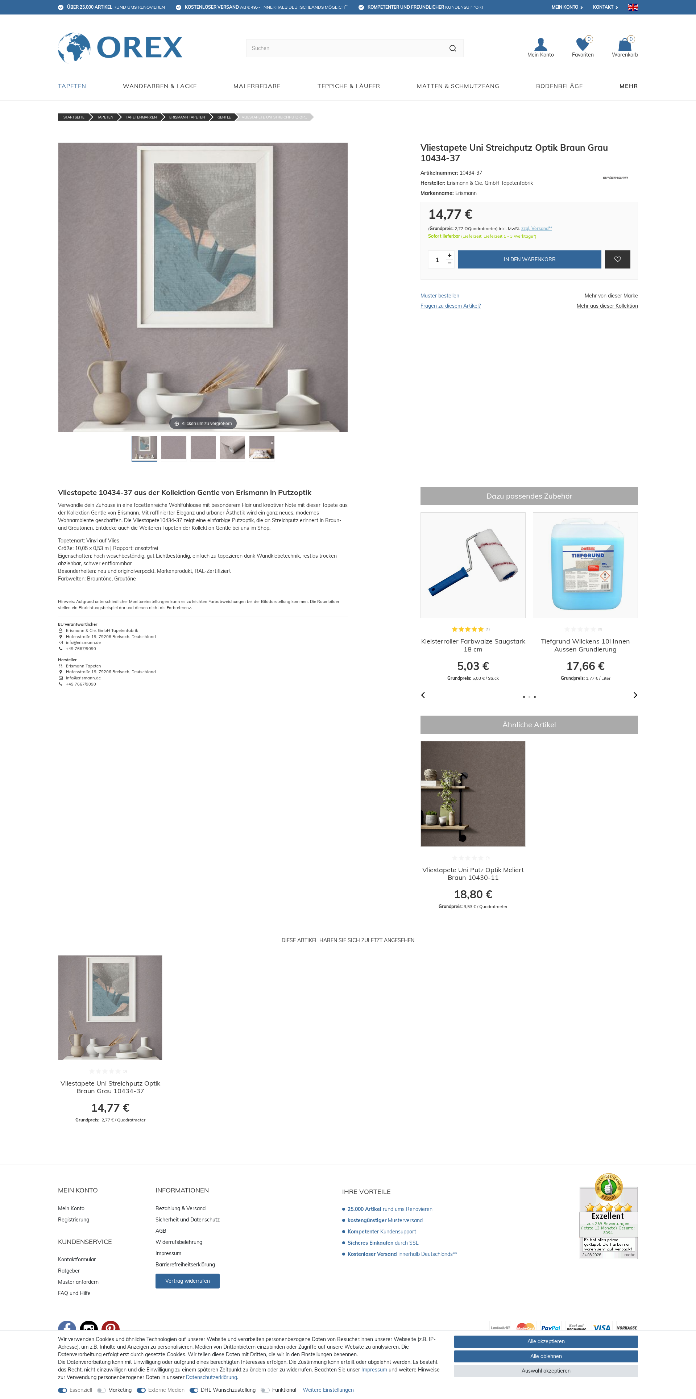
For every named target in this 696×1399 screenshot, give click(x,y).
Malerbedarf (257, 85)
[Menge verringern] (449, 263)
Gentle (224, 117)
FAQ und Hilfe (74, 1293)
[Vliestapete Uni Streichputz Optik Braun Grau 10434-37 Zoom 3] (203, 450)
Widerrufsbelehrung (179, 1242)
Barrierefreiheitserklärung (185, 1264)
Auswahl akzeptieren (546, 1370)
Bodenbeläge (559, 85)
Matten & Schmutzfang (458, 85)
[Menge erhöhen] (449, 255)
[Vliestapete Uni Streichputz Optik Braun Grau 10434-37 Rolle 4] (232, 450)
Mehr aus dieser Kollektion (607, 306)
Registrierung (73, 1219)
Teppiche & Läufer (349, 85)
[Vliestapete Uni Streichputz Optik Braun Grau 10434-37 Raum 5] (262, 450)
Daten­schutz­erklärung (211, 1377)
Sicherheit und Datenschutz (188, 1219)
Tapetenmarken (141, 117)
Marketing (120, 1390)
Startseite (73, 117)
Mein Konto (565, 7)
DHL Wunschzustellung (228, 1390)
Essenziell (81, 1390)
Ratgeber (69, 1270)
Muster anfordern (78, 1282)
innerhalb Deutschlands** (402, 1254)
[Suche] (453, 48)
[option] (473, 596)
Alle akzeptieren (546, 1341)
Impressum (168, 1253)
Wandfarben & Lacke (160, 85)
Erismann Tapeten (187, 117)
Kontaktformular (77, 1259)
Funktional (284, 1390)
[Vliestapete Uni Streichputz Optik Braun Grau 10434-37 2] (173, 450)
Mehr (629, 85)
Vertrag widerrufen (187, 1281)
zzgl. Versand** (536, 228)
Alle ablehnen (546, 1356)
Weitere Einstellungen (328, 1390)
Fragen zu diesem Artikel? (450, 306)
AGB (161, 1231)
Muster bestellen (439, 295)
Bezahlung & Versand (181, 1208)
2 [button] (529, 697)
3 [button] (535, 697)
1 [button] (524, 697)
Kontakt (603, 7)
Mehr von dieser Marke (611, 295)
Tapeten (72, 85)
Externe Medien (166, 1390)
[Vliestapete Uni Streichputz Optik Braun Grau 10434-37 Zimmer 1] (144, 450)
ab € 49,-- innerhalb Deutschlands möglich (266, 7)
